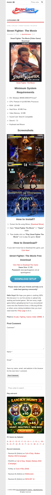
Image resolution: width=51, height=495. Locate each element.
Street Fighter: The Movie (25, 83)
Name (9, 352)
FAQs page (22, 311)
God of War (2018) (22, 469)
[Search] (41, 1)
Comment (11, 327)
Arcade (14, 25)
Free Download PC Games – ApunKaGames (29, 489)
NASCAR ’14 (29, 479)
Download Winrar (37, 224)
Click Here (25, 250)
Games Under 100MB (34, 317)
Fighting (22, 317)
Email (9, 360)
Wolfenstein (29, 474)
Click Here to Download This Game (25, 265)
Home (9, 25)
